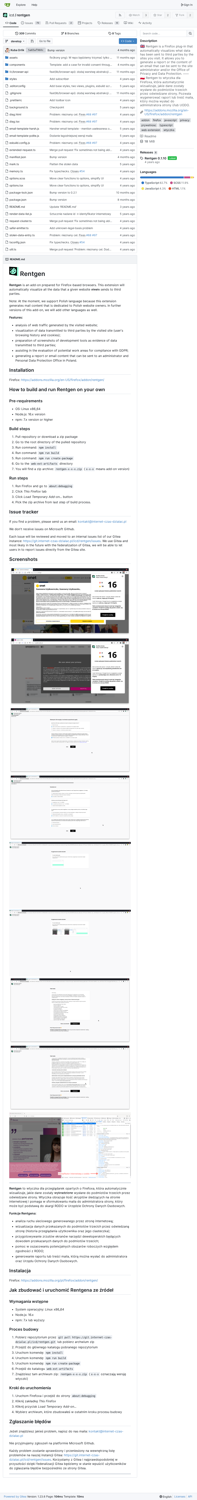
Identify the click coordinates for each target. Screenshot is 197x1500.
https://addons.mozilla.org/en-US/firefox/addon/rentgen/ (62, 380)
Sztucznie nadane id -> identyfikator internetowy (80, 213)
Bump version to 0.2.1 (63, 192)
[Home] (7, 4)
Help (34, 4)
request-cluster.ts (20, 221)
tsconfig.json (17, 242)
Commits (27, 33)
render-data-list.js (20, 213)
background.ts (18, 107)
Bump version (56, 50)
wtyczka (169, 130)
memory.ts (16, 171)
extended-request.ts (22, 149)
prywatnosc (148, 125)
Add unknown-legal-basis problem (71, 228)
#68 (88, 114)
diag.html (15, 114)
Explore (21, 4)
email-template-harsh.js (24, 128)
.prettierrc (15, 100)
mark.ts (14, 164)
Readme (150, 136)
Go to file (44, 41)
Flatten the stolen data (64, 164)
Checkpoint (57, 107)
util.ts (12, 249)
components (17, 64)
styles (13, 78)
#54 (82, 171)
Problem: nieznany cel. (64, 114)
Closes (74, 171)
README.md (17, 206)
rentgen (23, 15)
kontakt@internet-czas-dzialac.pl (102, 521)
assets (13, 57)
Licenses (179, 1496)
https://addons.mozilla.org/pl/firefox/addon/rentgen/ (59, 1280)
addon (145, 120)
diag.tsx (14, 121)
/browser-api (18, 71)
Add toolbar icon (60, 100)
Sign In (188, 4)
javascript (170, 120)
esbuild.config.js (19, 142)
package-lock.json (21, 192)
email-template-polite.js (24, 135)
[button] (32, 41)
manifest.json (17, 157)
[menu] (165, 1496)
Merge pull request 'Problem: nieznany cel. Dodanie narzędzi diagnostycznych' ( (100, 249)
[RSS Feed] (119, 15)
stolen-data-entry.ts (22, 235)
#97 (94, 114)
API (190, 1496)
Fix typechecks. (60, 171)
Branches (72, 33)
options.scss (17, 178)
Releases (148, 152)
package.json (17, 199)
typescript (166, 125)
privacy (184, 120)
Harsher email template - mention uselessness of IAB (82, 128)
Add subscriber (59, 78)
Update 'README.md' (63, 206)
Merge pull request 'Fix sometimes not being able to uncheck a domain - (95, 149)
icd (11, 15)
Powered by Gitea (15, 1496)
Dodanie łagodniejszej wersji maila (71, 135)
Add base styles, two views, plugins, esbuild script (81, 86)
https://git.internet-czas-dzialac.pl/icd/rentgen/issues (62, 541)
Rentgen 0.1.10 (155, 158)
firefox (157, 120)
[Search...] (190, 33)
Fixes (82, 114)
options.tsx (16, 185)
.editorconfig (17, 86)
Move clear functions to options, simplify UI (77, 178)
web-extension (150, 130)
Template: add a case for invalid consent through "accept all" (88, 64)
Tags (116, 33)
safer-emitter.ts (18, 228)
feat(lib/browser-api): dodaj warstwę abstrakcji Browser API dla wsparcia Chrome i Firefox (106, 71)
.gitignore (15, 93)
